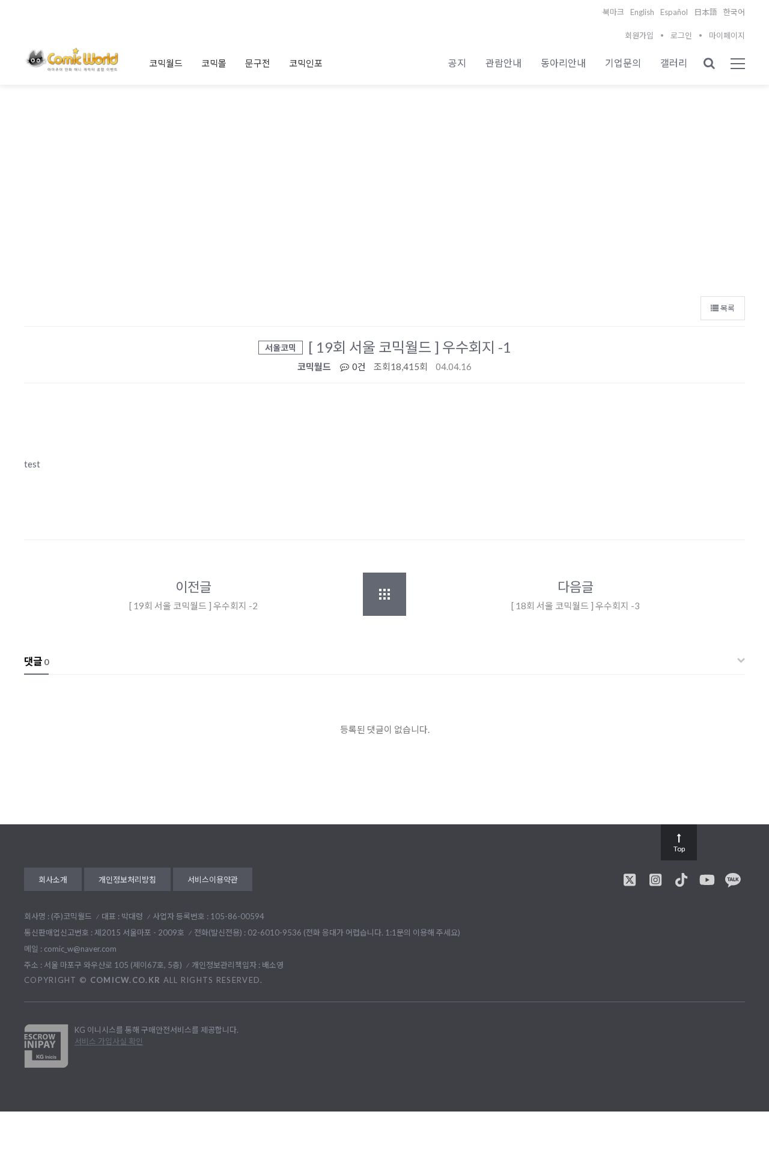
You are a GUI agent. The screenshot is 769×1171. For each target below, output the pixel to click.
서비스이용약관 (212, 879)
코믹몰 (213, 63)
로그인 (681, 35)
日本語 (705, 12)
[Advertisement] (384, 199)
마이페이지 (727, 35)
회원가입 (639, 35)
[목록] (384, 594)
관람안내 (503, 62)
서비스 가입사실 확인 (108, 1041)
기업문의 (623, 62)
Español (674, 12)
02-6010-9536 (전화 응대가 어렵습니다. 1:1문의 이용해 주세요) (354, 932)
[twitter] (630, 880)
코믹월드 (166, 63)
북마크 (613, 12)
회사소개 (52, 879)
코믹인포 (306, 63)
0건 (358, 366)
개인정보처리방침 (127, 879)
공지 (457, 62)
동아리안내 (563, 62)
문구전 (257, 63)
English (642, 12)
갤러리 (673, 62)
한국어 (734, 12)
